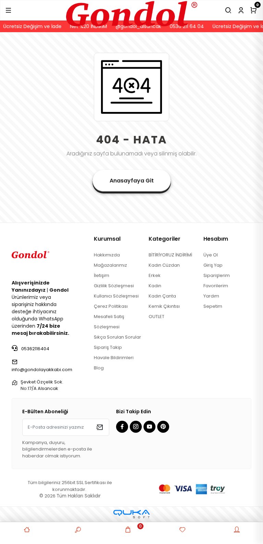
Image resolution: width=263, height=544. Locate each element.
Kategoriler (164, 239)
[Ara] (228, 10)
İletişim (101, 275)
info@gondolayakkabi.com (42, 369)
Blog (99, 368)
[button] (8, 10)
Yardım (211, 296)
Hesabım (215, 239)
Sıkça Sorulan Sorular (117, 337)
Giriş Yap (213, 265)
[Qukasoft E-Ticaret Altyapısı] (131, 514)
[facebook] (123, 427)
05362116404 (34, 348)
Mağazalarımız (110, 265)
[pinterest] (164, 427)
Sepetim (212, 306)
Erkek (155, 275)
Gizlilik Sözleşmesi (114, 285)
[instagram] (136, 427)
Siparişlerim (216, 275)
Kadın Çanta (162, 296)
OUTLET (156, 316)
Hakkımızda (107, 255)
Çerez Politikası (111, 306)
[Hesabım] (241, 10)
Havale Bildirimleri (114, 357)
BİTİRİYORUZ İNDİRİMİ (170, 255)
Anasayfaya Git (132, 181)
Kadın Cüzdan (164, 265)
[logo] (131, 10)
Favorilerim (215, 285)
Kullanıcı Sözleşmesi (116, 296)
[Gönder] (99, 427)
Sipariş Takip (108, 347)
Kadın (155, 285)
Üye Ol (210, 255)
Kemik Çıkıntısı (164, 306)
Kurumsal (107, 239)
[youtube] (150, 427)
